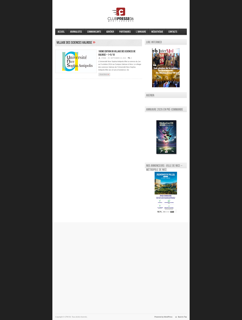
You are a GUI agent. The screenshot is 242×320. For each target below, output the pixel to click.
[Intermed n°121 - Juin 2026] (166, 67)
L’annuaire (141, 31)
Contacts (172, 31)
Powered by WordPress (163, 317)
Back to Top (182, 317)
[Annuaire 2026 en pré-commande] (166, 137)
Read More (104, 74)
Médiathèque (157, 31)
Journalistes (76, 31)
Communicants (94, 31)
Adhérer (110, 31)
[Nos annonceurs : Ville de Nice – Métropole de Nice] (166, 193)
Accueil (61, 31)
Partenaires (125, 31)
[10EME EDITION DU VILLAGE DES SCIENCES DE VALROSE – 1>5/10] (76, 74)
